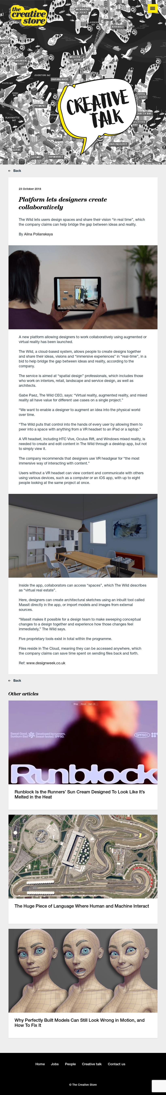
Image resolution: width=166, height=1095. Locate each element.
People (70, 1064)
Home (40, 1064)
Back (17, 170)
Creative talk (92, 1064)
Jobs (55, 1064)
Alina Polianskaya (38, 234)
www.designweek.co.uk (45, 663)
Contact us (116, 1064)
